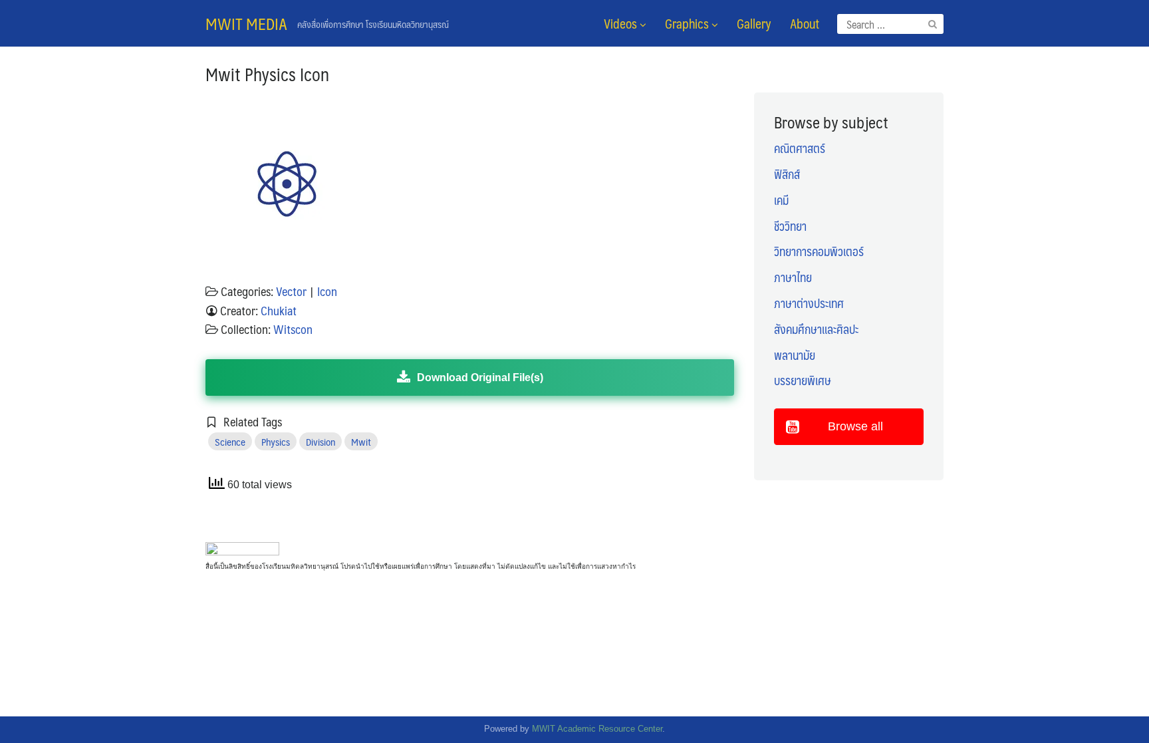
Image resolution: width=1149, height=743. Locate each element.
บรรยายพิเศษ (802, 380)
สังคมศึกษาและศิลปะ (816, 329)
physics (275, 441)
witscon (293, 329)
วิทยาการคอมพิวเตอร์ (819, 251)
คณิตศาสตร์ (799, 148)
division (320, 441)
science (230, 441)
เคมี (781, 200)
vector (291, 291)
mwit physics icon (267, 73)
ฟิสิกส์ (787, 174)
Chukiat (279, 311)
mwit (361, 441)
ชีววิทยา (790, 226)
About (804, 23)
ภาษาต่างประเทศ (809, 303)
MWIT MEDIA (246, 23)
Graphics (688, 23)
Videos (622, 23)
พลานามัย (794, 355)
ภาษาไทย (793, 277)
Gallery (754, 23)
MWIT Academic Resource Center (597, 729)
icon (327, 291)
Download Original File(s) (480, 377)
